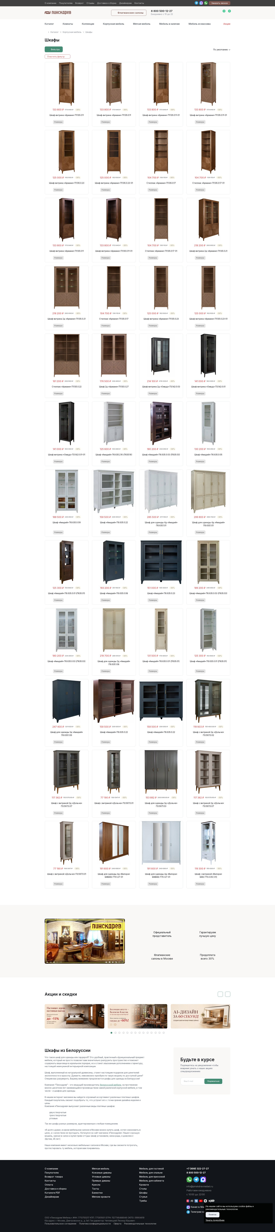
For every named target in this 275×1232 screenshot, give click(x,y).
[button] (111, 1033)
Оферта (117, 1223)
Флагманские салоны (130, 12)
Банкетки (97, 1192)
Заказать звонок (219, 3)
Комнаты (68, 23)
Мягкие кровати (101, 1196)
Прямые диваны (101, 1180)
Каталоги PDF (52, 1192)
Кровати (144, 1184)
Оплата (49, 1184)
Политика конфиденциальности (95, 1223)
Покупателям (65, 3)
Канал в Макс (198, 1206)
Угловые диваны (101, 1176)
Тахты (95, 1188)
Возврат (79, 3)
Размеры (58, 122)
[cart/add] (78, 122)
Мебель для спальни (150, 1172)
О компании (50, 3)
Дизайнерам (125, 3)
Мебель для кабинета (151, 1180)
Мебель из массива (200, 23)
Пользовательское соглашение (60, 1223)
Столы (143, 1188)
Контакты (139, 3)
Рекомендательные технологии (140, 1223)
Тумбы (143, 1200)
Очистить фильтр (56, 56)
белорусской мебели (110, 1085)
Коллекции (88, 23)
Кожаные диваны (102, 1172)
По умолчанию (220, 49)
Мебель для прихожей (152, 1176)
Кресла (96, 1184)
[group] (74, 1016)
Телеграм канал (199, 1211)
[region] (137, 31)
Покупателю (52, 1172)
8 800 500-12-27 (196, 1172)
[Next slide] (227, 994)
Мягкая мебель (141, 23)
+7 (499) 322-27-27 (197, 1168)
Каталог (49, 23)
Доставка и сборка (106, 3)
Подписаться (213, 1081)
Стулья (143, 1196)
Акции (226, 23)
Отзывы (90, 3)
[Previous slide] (220, 994)
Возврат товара (54, 1176)
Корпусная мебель (113, 23)
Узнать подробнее (215, 1220)
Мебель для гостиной (151, 1168)
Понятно (212, 1214)
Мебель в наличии (169, 23)
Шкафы (143, 1192)
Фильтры (55, 49)
